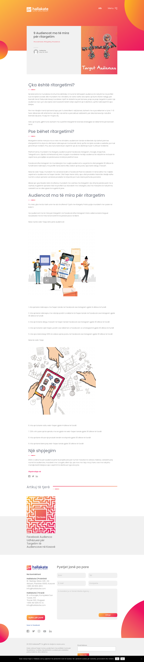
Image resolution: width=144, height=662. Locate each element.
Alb (100, 8)
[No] (141, 659)
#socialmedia (38, 42)
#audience (56, 42)
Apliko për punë (35, 617)
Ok (117, 659)
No (122, 659)
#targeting (48, 42)
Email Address (82, 645)
